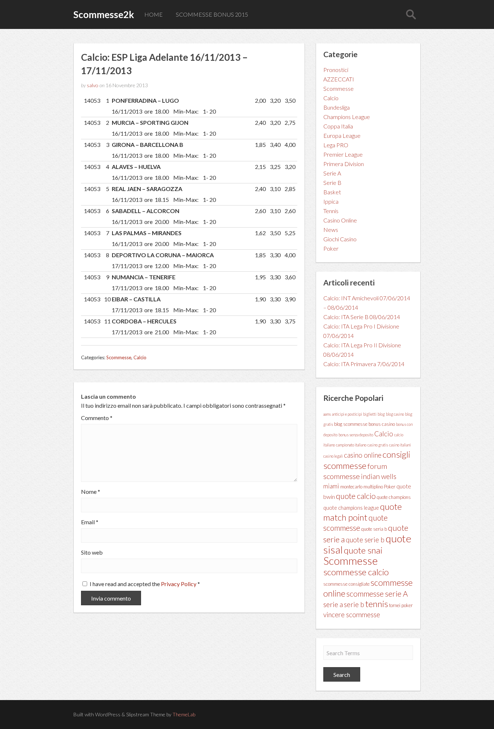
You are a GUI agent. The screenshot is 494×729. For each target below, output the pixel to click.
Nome (90, 491)
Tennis (330, 210)
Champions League (346, 116)
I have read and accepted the (145, 583)
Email (89, 522)
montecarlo (351, 486)
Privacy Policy (179, 583)
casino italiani (400, 444)
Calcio (139, 357)
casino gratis (377, 444)
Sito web (92, 552)
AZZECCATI (338, 79)
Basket (332, 191)
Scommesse (118, 357)
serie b (354, 604)
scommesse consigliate (346, 584)
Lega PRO (335, 144)
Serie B (332, 182)
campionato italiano (351, 444)
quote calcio (356, 496)
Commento (96, 417)
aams (327, 414)
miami (331, 486)
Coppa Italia (338, 126)
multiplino (373, 486)
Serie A (332, 173)
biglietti (369, 414)
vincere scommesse (351, 615)
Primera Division (343, 163)
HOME (153, 14)
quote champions (394, 497)
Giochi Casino (340, 239)
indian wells (378, 476)
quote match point (362, 511)
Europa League (342, 135)
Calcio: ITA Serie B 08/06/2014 (361, 316)
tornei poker (401, 605)
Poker (330, 248)
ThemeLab (184, 714)
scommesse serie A (377, 593)
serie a (333, 604)
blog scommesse (350, 424)
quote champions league (351, 508)
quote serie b (365, 540)
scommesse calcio (356, 572)
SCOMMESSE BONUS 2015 (212, 14)
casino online (363, 455)
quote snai (363, 550)
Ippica (330, 201)
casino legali (333, 456)
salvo (92, 85)
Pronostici (335, 69)
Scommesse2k (103, 14)
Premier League (343, 154)
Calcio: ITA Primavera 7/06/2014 (363, 363)
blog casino (395, 414)
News (330, 229)
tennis (376, 603)
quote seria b (374, 529)
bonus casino (382, 424)
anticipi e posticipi (347, 414)
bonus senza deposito (355, 434)
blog (381, 414)
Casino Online (340, 220)
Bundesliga (336, 107)
